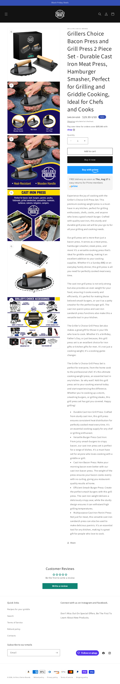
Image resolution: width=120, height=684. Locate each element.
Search (10, 616)
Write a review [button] (60, 586)
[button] (6, 14)
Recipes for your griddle (18, 609)
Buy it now (90, 159)
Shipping (71, 121)
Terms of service (67, 677)
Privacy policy (52, 677)
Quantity (71, 135)
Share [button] (73, 542)
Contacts (11, 635)
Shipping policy (82, 677)
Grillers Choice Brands (21, 677)
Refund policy (13, 629)
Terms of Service (15, 622)
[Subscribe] (56, 652)
